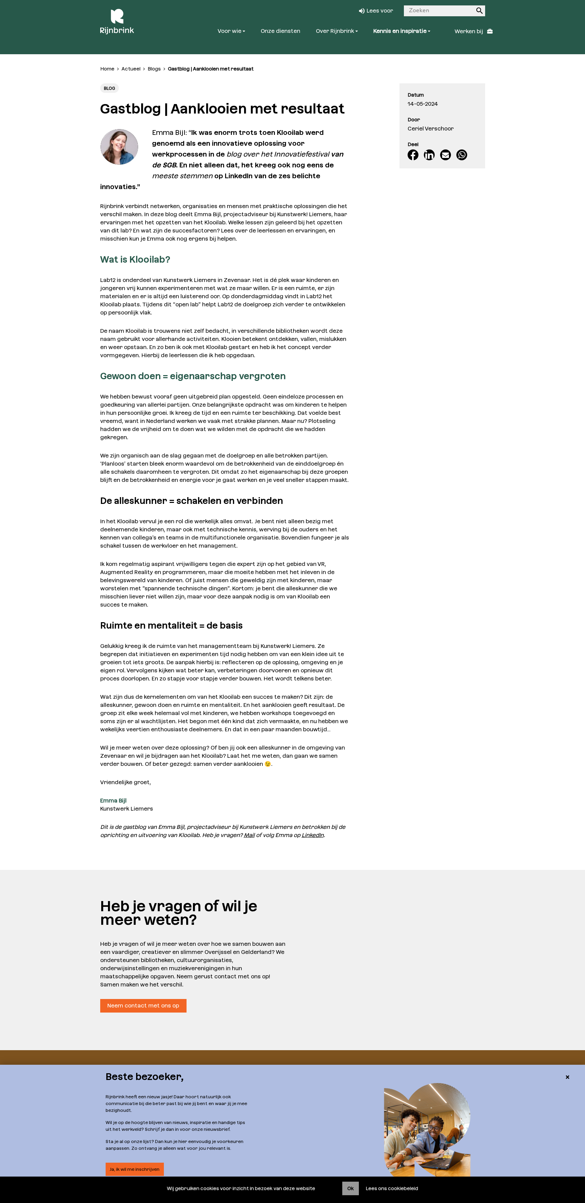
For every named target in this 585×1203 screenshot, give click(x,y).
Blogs (154, 69)
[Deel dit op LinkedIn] (429, 154)
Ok (350, 1188)
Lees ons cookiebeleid (392, 1188)
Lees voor (380, 10)
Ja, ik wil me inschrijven (134, 1169)
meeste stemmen (182, 176)
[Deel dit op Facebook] (413, 154)
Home (107, 69)
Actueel (131, 69)
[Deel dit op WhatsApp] (461, 154)
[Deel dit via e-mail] (445, 154)
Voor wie (230, 31)
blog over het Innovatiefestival (277, 154)
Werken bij (469, 31)
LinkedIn (313, 835)
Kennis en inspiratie (400, 31)
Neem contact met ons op (143, 1005)
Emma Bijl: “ (171, 132)
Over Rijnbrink (335, 31)
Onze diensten (280, 31)
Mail (249, 835)
